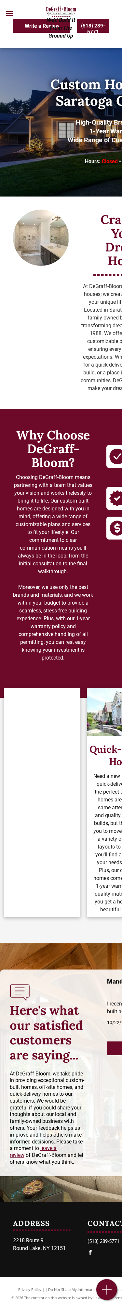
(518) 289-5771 (103, 1241)
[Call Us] (107, 1293)
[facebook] (90, 1253)
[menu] (9, 13)
